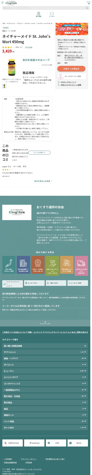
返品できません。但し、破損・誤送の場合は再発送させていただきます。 (74, 57)
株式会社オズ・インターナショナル (29, 469)
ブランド (20, 23)
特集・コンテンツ (35, 332)
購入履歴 (38, 15)
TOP (3, 23)
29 (83, 415)
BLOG (79, 443)
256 (83, 358)
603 (83, 396)
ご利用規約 (8, 459)
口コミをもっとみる (42, 181)
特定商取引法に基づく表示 (55, 459)
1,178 (82, 352)
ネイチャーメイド (30, 23)
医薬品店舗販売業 (10, 462)
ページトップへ (45, 324)
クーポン (52, 15)
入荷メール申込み (71, 68)
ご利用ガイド (7, 332)
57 (83, 408)
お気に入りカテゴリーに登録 (71, 85)
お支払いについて (20, 332)
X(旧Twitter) (13, 443)
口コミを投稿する (39, 152)
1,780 (82, 427)
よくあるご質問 (74, 332)
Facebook (35, 443)
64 (83, 383)
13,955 (82, 371)
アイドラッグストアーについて (55, 332)
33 (83, 377)
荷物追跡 (29, 462)
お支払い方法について (68, 82)
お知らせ (84, 332)
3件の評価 (28, 47)
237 (83, 390)
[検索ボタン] (87, 8)
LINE (57, 443)
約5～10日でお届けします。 (74, 52)
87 (83, 364)
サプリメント (11, 23)
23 (83, 402)
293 (83, 421)
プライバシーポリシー (29, 459)
